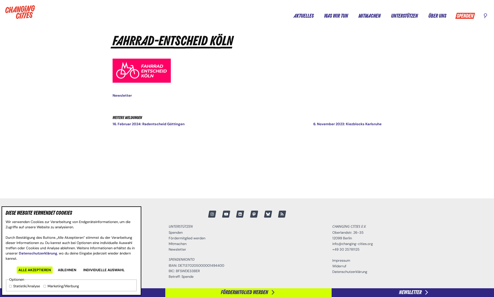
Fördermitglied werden (187, 238)
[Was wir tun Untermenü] (352, 15)
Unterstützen (404, 16)
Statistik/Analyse (26, 286)
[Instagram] (212, 214)
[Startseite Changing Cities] (20, 12)
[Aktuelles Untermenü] (317, 15)
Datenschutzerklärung (38, 253)
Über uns (437, 16)
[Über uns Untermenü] (450, 15)
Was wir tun (336, 16)
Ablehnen (67, 270)
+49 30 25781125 (345, 249)
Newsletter (122, 95)
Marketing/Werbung (63, 286)
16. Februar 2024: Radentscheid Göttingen (149, 124)
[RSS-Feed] (282, 214)
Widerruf (339, 266)
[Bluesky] (268, 214)
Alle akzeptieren (34, 270)
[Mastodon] (254, 214)
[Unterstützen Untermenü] (422, 15)
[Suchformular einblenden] (485, 16)
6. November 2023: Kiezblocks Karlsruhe (347, 124)
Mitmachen (370, 16)
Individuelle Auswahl (104, 270)
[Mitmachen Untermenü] (384, 15)
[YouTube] (226, 214)
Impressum (341, 260)
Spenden (465, 16)
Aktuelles (304, 16)
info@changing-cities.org (352, 243)
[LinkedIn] (240, 214)
